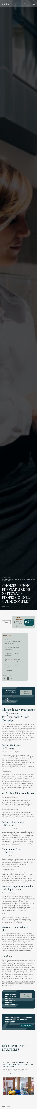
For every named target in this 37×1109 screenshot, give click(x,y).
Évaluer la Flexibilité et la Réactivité (12, 648)
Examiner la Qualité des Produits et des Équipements (14, 660)
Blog (9, 577)
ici (12, 952)
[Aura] (5, 3)
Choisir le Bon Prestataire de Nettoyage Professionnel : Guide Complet (18, 580)
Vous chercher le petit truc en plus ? (14, 666)
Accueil (4, 577)
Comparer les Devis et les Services (12, 654)
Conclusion (8, 671)
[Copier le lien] (4, 678)
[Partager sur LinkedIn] (8, 678)
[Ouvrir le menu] (34, 4)
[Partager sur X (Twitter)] (12, 678)
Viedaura (26, 943)
